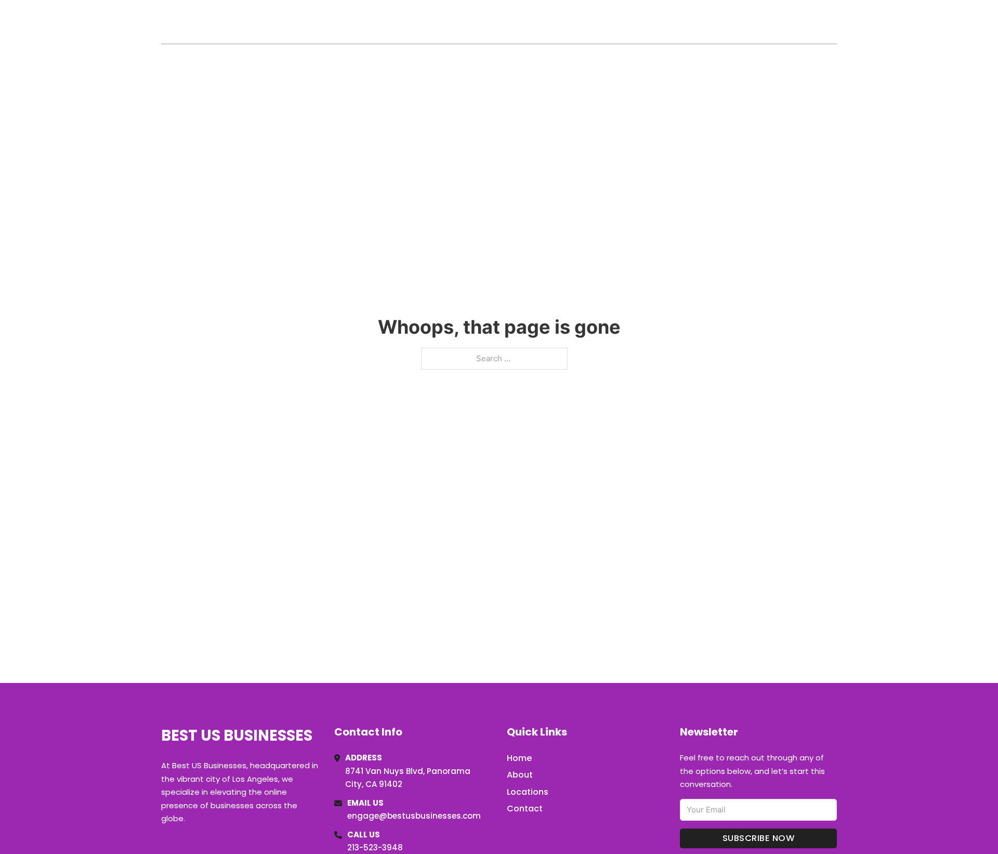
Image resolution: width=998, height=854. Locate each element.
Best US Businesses (245, 21)
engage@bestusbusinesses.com (414, 815)
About (520, 775)
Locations (763, 22)
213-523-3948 (375, 847)
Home (716, 22)
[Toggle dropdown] (833, 21)
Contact (525, 808)
